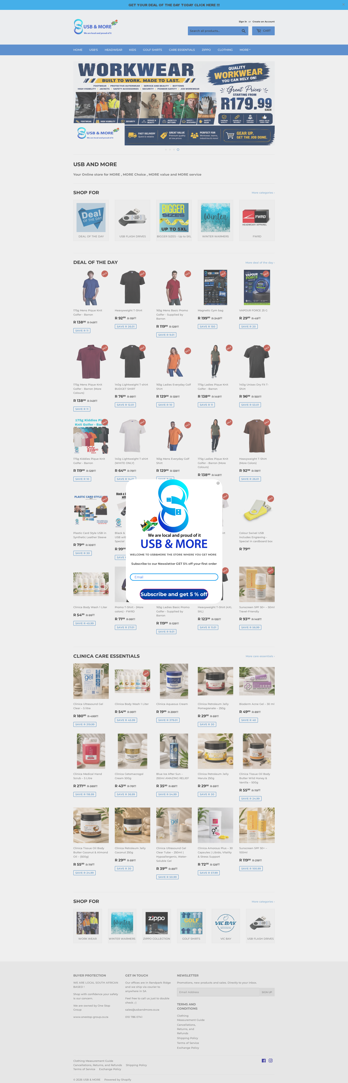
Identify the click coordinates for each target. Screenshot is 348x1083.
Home (77, 50)
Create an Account (264, 21)
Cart (266, 30)
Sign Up (267, 992)
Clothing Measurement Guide (93, 1060)
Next (266, 103)
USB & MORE (91, 1079)
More (244, 50)
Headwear (113, 50)
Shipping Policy (187, 1038)
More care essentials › (260, 656)
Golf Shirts (152, 50)
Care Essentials (182, 50)
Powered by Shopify (117, 1079)
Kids (132, 50)
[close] (343, 4)
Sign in (243, 21)
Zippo (206, 50)
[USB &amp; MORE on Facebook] (264, 1061)
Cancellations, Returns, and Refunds (186, 1029)
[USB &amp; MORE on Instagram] (271, 1061)
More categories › (263, 192)
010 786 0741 (133, 1016)
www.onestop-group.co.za (90, 1016)
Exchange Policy (188, 1047)
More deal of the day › (260, 262)
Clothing (225, 50)
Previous (81, 103)
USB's (93, 50)
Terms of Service (188, 1042)
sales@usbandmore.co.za (142, 1009)
